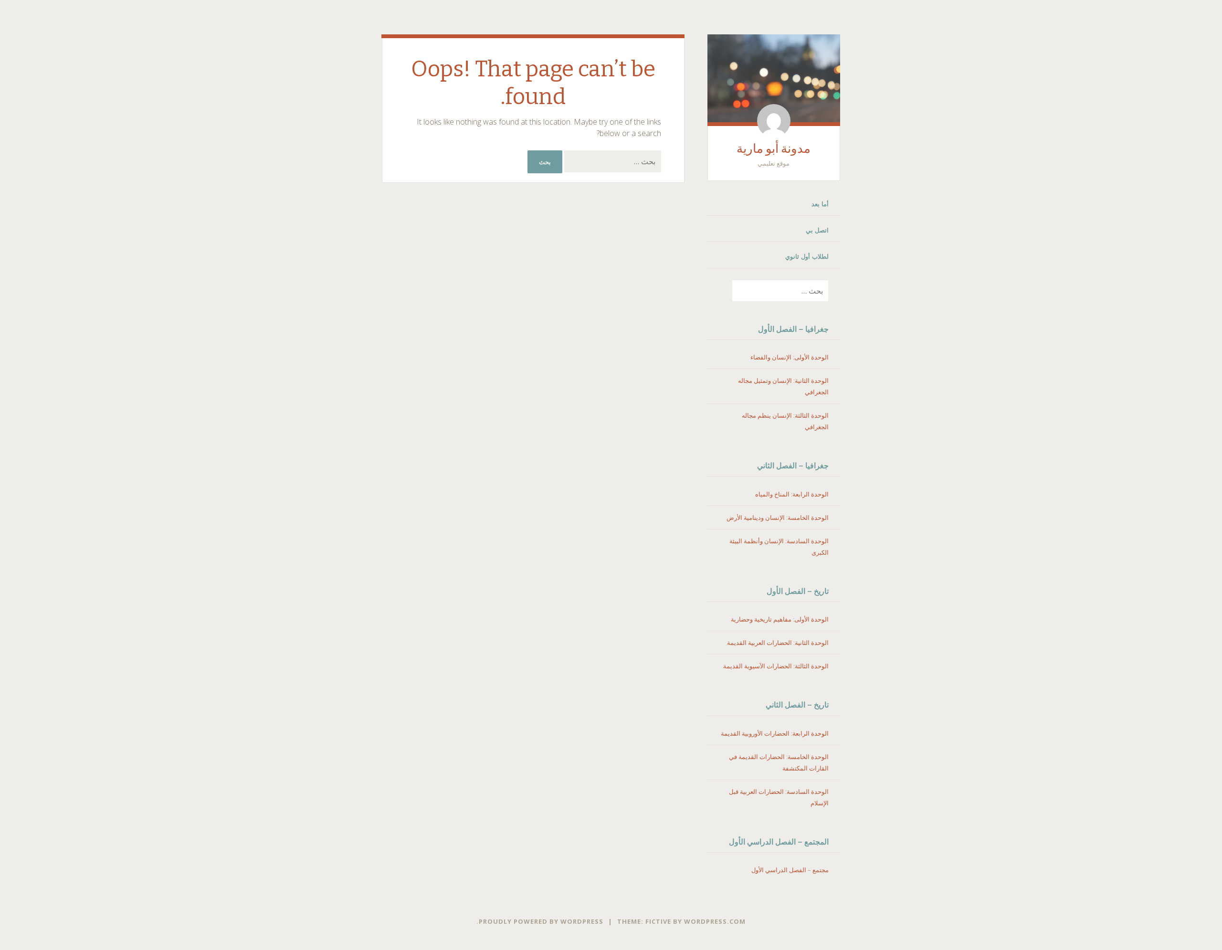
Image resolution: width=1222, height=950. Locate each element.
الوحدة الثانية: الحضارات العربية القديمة (778, 642)
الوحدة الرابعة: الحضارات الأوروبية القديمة (775, 733)
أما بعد (820, 204)
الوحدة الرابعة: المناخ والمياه (792, 494)
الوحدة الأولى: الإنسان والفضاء (789, 357)
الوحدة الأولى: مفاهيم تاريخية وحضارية (780, 619)
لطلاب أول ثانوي (807, 256)
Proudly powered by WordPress (541, 921)
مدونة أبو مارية (774, 148)
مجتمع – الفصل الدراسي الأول (790, 870)
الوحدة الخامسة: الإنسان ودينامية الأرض (778, 517)
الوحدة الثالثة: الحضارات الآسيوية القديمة (776, 666)
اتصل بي (817, 230)
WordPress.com (715, 921)
